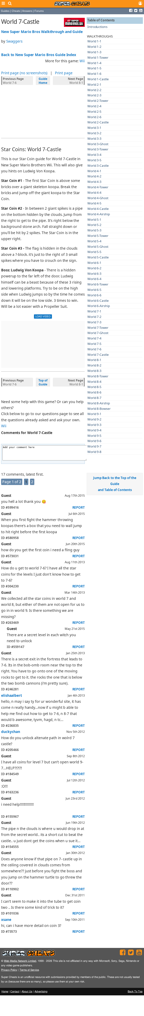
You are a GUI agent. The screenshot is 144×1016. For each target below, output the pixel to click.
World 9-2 (94, 419)
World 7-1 (94, 311)
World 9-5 (94, 435)
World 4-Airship (98, 214)
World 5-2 (94, 225)
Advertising (40, 991)
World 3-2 (94, 133)
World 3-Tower (97, 149)
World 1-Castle (98, 79)
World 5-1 (94, 219)
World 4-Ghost (97, 198)
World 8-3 (94, 371)
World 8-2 (94, 365)
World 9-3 (94, 425)
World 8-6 (94, 392)
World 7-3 (94, 322)
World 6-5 (94, 290)
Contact (14, 991)
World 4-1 (94, 171)
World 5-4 (94, 241)
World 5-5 (94, 252)
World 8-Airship (98, 403)
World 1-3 (94, 52)
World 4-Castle (98, 209)
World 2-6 (94, 117)
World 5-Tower (97, 236)
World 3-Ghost (97, 144)
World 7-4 (94, 338)
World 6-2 (94, 268)
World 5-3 (94, 230)
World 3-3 (94, 138)
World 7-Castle (98, 354)
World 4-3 (94, 181)
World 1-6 (94, 73)
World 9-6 (94, 441)
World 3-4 (94, 154)
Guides (5, 10)
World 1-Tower (97, 57)
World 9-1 (94, 414)
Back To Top (135, 991)
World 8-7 (94, 398)
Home (5, 991)
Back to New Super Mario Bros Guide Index (38, 54)
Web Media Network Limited (20, 961)
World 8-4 (94, 381)
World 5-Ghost (97, 246)
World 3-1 (94, 127)
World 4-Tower (97, 187)
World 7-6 (13, 81)
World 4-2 (94, 176)
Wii (82, 61)
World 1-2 (94, 46)
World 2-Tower (97, 100)
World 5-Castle (98, 257)
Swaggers (14, 41)
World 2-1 (94, 84)
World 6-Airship (98, 306)
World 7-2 (94, 317)
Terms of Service (29, 970)
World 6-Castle (98, 300)
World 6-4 (94, 279)
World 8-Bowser (99, 408)
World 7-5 (94, 344)
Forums (39, 10)
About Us (27, 991)
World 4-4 (94, 192)
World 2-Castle (98, 122)
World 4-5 (94, 203)
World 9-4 (94, 430)
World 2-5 (94, 111)
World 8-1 (75, 81)
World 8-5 (94, 387)
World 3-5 (94, 160)
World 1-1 (94, 41)
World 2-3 (94, 95)
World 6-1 (94, 263)
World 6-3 (94, 273)
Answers (27, 10)
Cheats (16, 10)
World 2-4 (94, 106)
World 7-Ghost (97, 333)
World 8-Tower (97, 376)
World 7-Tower (97, 327)
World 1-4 (94, 63)
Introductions (97, 27)
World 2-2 (94, 90)
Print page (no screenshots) (24, 73)
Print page (64, 73)
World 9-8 (94, 452)
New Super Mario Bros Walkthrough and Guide (42, 31)
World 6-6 (94, 295)
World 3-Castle (98, 165)
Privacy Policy (9, 970)
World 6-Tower (97, 284)
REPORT (78, 507)
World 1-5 (94, 68)
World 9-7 (94, 446)
